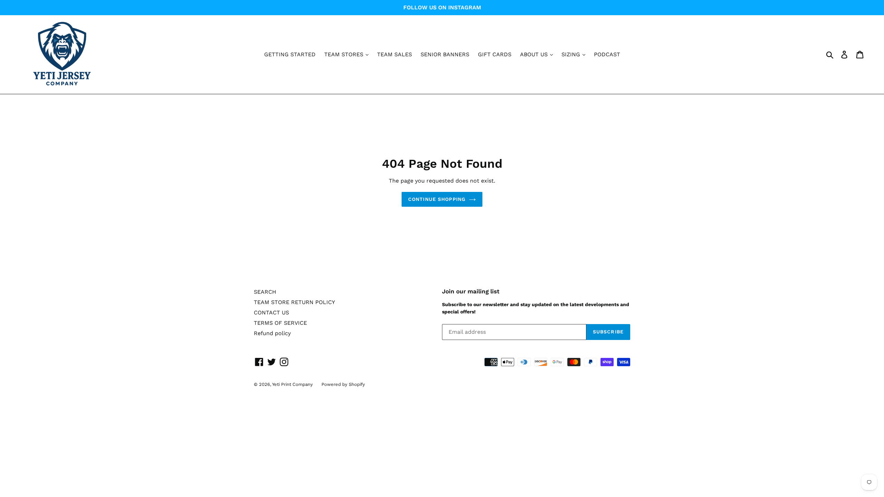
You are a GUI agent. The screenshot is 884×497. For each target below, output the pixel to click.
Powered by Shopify (343, 384)
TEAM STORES (344, 54)
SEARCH (265, 292)
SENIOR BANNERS (445, 54)
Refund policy (272, 333)
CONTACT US (271, 312)
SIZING (571, 54)
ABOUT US (534, 54)
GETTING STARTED (290, 54)
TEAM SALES (394, 54)
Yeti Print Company (292, 384)
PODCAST (607, 54)
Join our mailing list (470, 291)
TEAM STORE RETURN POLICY (294, 302)
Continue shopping (436, 199)
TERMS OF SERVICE (280, 323)
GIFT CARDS (494, 54)
